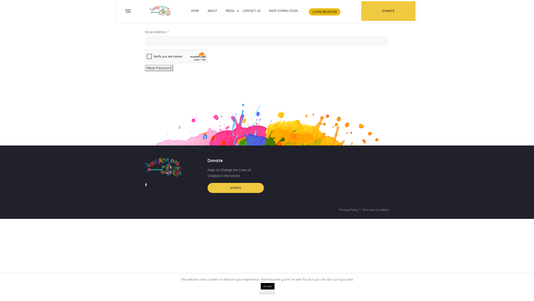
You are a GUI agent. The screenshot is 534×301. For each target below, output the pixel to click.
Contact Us (252, 11)
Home (195, 11)
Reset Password (159, 68)
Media (230, 11)
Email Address (157, 32)
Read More (267, 293)
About (212, 11)
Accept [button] (267, 286)
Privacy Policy (348, 210)
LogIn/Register (324, 12)
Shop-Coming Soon (283, 11)
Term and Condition (375, 210)
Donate (235, 187)
